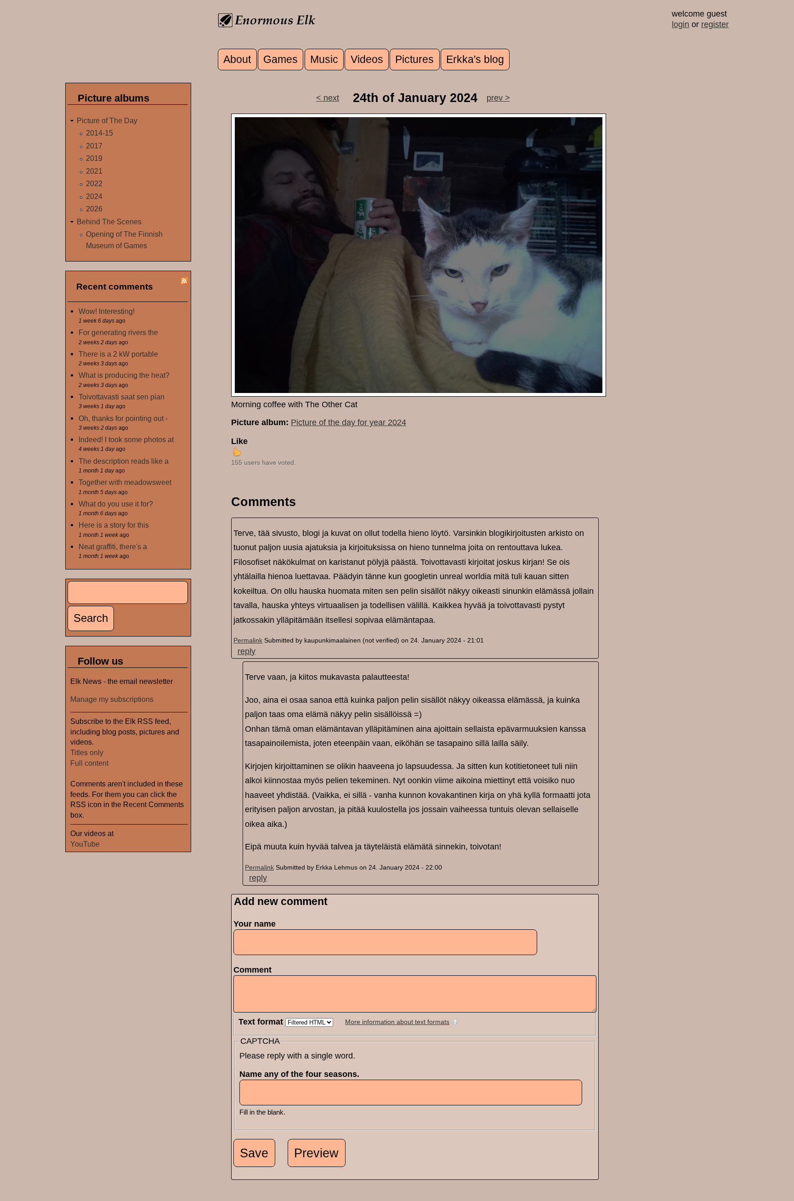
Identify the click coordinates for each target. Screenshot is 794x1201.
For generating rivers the (118, 332)
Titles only (86, 752)
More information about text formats (397, 1022)
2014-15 (99, 133)
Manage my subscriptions (111, 699)
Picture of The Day (107, 120)
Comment (255, 969)
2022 (94, 183)
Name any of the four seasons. (302, 1074)
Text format (261, 1021)
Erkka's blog (475, 59)
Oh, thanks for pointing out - (123, 418)
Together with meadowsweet (125, 482)
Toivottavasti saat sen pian (121, 397)
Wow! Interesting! (107, 311)
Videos (367, 59)
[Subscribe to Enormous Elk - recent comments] (184, 282)
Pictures (414, 59)
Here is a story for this (114, 525)
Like (239, 441)
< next (327, 97)
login (680, 24)
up (236, 451)
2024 (94, 196)
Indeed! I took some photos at (126, 439)
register (715, 24)
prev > (498, 97)
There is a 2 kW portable (118, 354)
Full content (89, 763)
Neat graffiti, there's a (113, 546)
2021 (94, 171)
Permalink (247, 640)
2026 (94, 209)
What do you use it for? (116, 504)
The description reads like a (124, 461)
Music (324, 59)
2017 (94, 146)
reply (246, 651)
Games (280, 59)
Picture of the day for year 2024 (348, 422)
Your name (254, 923)
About (237, 59)
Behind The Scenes (109, 221)
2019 (94, 158)
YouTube (85, 844)
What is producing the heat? (124, 375)
